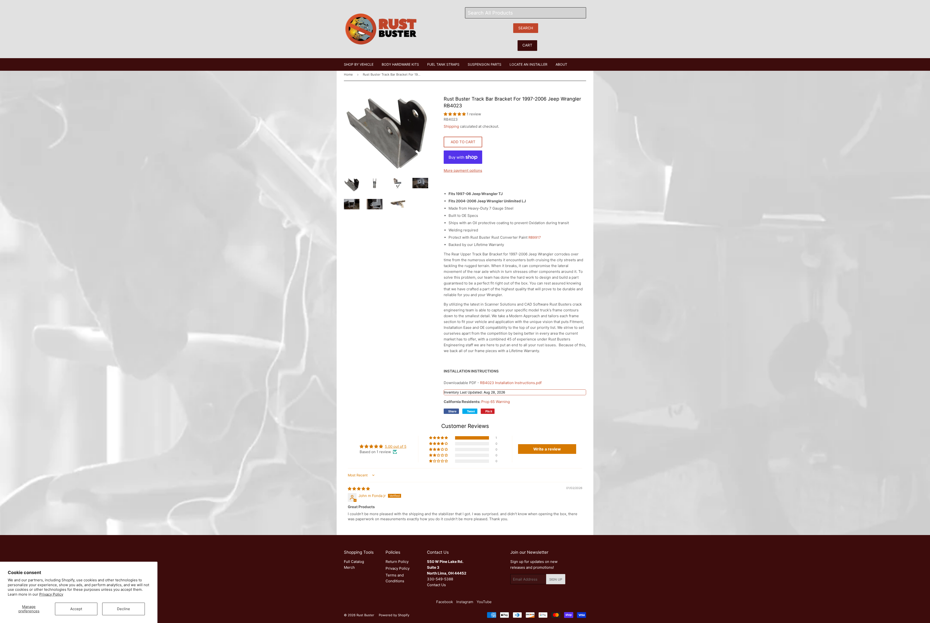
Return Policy (397, 561)
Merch (349, 567)
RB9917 (534, 237)
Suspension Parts (484, 64)
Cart (527, 45)
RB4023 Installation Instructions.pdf (511, 382)
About (561, 64)
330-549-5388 (440, 579)
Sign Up (555, 579)
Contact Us (436, 585)
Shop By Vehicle (358, 64)
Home (348, 74)
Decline (123, 609)
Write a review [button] (547, 449)
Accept (76, 609)
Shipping (451, 126)
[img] (359, 488)
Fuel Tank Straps (443, 64)
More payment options (463, 170)
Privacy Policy (51, 594)
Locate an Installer (528, 64)
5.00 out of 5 (395, 446)
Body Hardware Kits (400, 64)
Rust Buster (365, 615)
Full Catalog (354, 561)
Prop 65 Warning (495, 401)
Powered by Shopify (394, 615)
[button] (455, 114)
